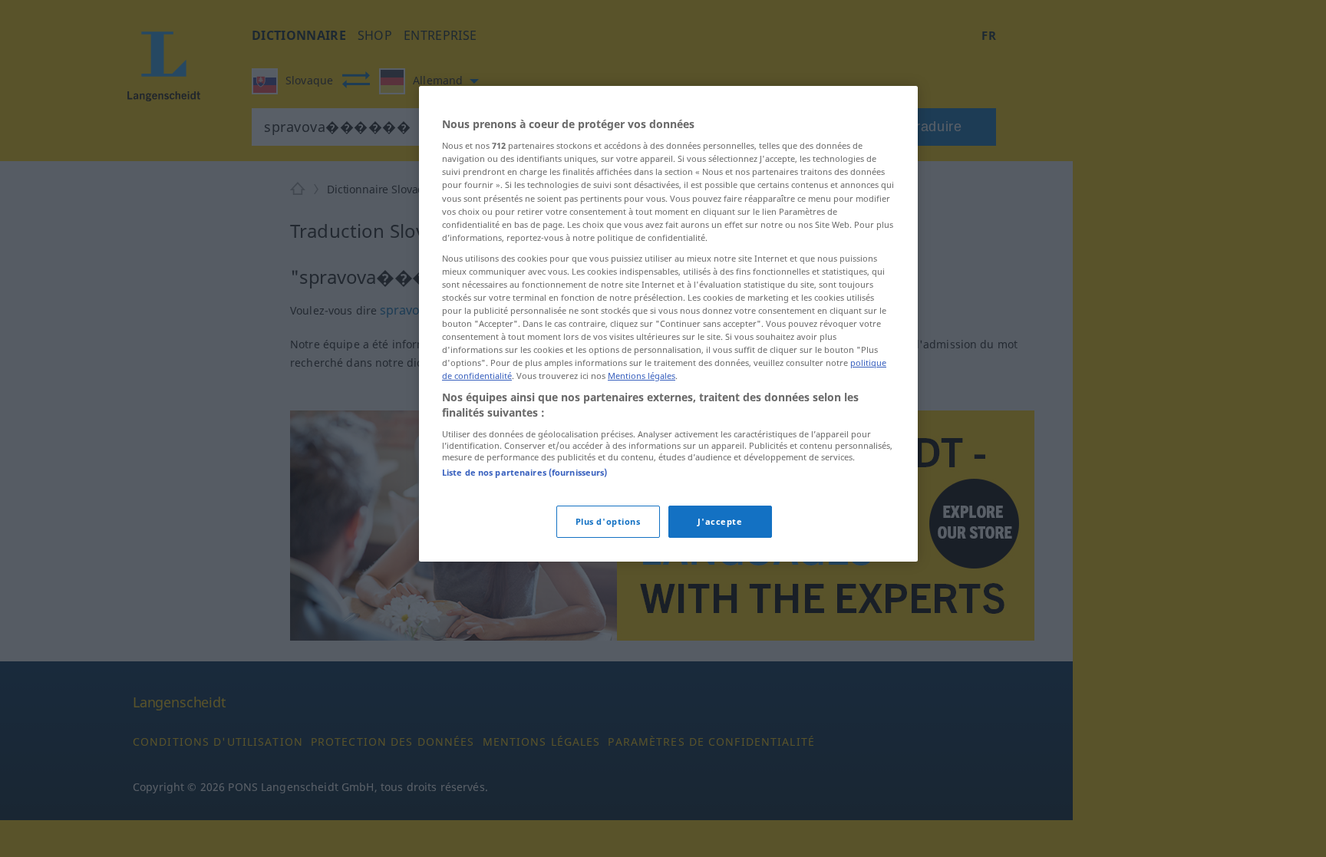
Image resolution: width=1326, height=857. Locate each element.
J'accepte (720, 521)
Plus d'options (608, 521)
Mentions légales (641, 375)
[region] (668, 324)
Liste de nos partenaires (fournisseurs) (524, 472)
